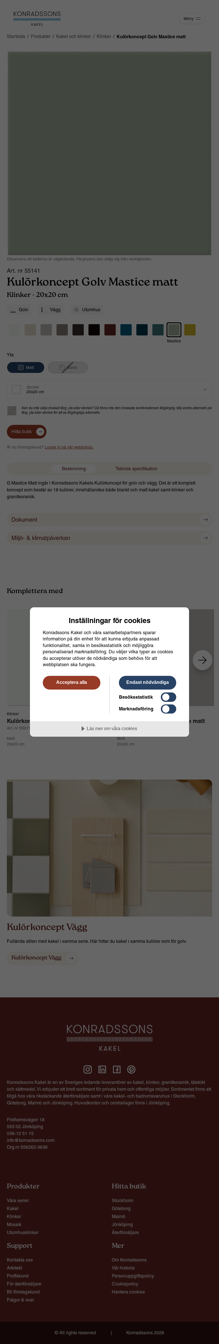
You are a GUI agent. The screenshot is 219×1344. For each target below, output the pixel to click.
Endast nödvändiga (147, 682)
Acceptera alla (71, 682)
